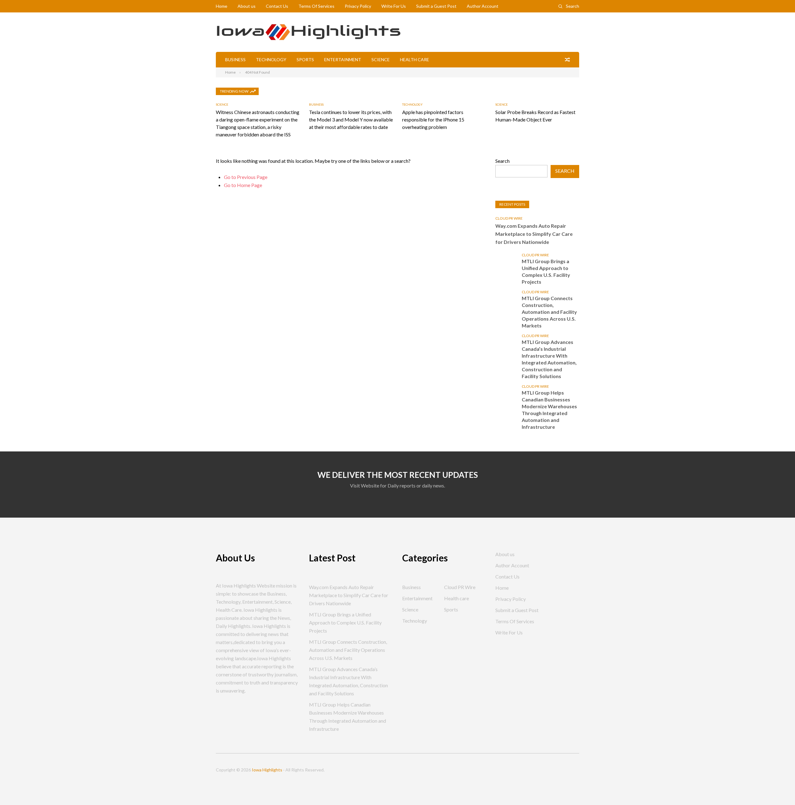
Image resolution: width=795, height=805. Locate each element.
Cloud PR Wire (509, 218)
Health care (414, 59)
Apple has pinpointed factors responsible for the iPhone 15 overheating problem (433, 119)
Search (572, 6)
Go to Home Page (243, 185)
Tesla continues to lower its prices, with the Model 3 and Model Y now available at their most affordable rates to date (351, 119)
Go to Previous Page (245, 177)
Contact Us (277, 6)
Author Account (482, 6)
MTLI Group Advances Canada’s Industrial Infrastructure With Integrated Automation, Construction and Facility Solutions (549, 359)
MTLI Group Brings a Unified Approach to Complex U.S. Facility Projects (546, 271)
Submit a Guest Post (436, 6)
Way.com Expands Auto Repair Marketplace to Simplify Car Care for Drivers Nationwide (534, 234)
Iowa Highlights (267, 769)
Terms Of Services (316, 6)
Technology (271, 59)
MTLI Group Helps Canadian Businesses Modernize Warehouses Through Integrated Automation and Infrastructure (549, 410)
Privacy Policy (358, 6)
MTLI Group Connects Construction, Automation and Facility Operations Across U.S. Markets (549, 311)
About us (247, 6)
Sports (305, 59)
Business (235, 59)
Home (221, 6)
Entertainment (342, 59)
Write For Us (393, 6)
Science (380, 59)
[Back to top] (778, 788)
